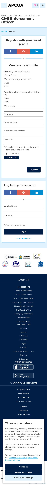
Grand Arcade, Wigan (24, 295)
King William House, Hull (23, 306)
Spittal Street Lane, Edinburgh (23, 302)
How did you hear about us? (17, 72)
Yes (7, 83)
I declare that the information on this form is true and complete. (22, 148)
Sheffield (23, 347)
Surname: (8, 114)
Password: (8, 139)
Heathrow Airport (23, 318)
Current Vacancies (23, 414)
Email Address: (10, 123)
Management (23, 393)
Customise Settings (23, 478)
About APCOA (23, 397)
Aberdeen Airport (23, 322)
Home (4, 31)
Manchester (23, 340)
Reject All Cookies (23, 472)
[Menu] (4, 5)
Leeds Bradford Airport (23, 291)
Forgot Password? (23, 238)
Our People (23, 410)
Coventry (23, 355)
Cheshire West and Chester (23, 351)
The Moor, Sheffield (23, 310)
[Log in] (42, 5)
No (7, 86)
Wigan (23, 344)
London (23, 332)
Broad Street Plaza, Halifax (23, 298)
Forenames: (9, 106)
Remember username (15, 225)
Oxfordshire (23, 359)
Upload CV (12, 157)
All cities (23, 328)
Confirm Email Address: (14, 131)
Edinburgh (24, 336)
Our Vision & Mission (23, 401)
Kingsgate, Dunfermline (23, 314)
